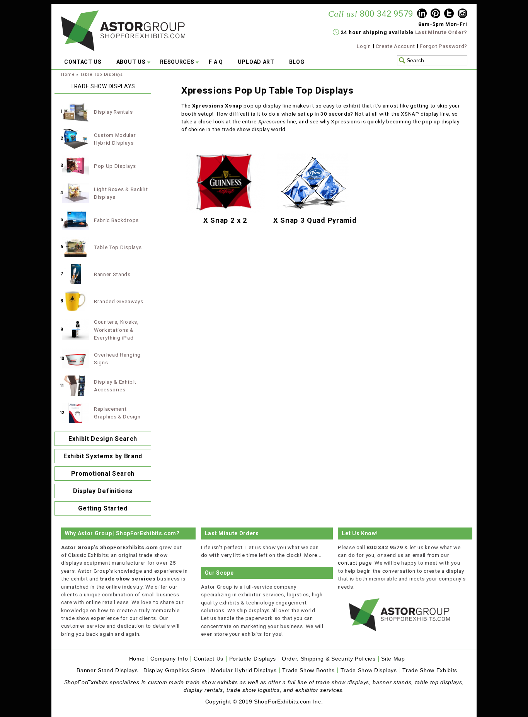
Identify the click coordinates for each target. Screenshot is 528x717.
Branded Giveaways (118, 301)
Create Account (396, 46)
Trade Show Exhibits (429, 670)
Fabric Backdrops (116, 220)
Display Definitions (103, 491)
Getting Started (102, 508)
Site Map (393, 659)
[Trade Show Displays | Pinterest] (435, 14)
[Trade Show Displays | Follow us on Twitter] (449, 14)
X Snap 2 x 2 (225, 220)
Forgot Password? (443, 46)
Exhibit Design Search (102, 438)
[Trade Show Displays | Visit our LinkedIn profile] (422, 14)
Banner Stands (112, 274)
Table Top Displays (101, 74)
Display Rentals (113, 112)
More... (313, 555)
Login (364, 46)
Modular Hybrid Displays (244, 670)
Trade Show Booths (308, 670)
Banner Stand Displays (107, 670)
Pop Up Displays (115, 166)
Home (68, 74)
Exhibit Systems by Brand (102, 456)
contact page (354, 563)
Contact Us (208, 659)
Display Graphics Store (174, 670)
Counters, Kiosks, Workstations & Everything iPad (116, 330)
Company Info (169, 659)
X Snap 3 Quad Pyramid (314, 220)
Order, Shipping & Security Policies (329, 659)
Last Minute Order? (441, 32)
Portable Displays (252, 659)
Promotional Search (103, 473)
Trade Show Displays (369, 670)
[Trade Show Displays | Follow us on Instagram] (462, 14)
